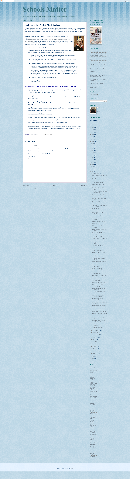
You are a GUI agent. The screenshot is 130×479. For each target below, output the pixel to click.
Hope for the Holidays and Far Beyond (98, 202)
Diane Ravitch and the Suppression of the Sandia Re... (99, 302)
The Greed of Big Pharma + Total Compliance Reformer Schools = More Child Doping (98, 70)
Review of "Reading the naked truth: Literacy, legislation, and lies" (93, 424)
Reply (29, 158)
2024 (92, 132)
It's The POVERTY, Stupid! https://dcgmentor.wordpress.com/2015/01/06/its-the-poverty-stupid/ (98, 75)
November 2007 (96, 330)
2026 (92, 127)
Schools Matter (45, 9)
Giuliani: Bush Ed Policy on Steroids (98, 213)
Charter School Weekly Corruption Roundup (99, 230)
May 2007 (95, 344)
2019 (92, 143)
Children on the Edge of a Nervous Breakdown (99, 314)
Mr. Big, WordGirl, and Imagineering (97, 209)
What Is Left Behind (92, 457)
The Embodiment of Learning (93, 443)
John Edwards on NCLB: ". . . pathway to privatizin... (98, 246)
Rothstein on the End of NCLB (98, 221)
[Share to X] (48, 134)
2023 (92, 134)
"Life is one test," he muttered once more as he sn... (99, 239)
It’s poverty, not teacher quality (96, 83)
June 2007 (95, 341)
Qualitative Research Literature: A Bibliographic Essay (93, 416)
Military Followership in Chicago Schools (99, 199)
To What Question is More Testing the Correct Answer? (93, 452)
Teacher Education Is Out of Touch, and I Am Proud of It (93, 430)
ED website (31, 47)
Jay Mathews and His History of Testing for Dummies (93, 398)
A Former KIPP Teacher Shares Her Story (97, 58)
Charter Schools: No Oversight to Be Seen (99, 306)
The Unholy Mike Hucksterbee (98, 215)
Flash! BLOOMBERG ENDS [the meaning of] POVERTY (99, 181)
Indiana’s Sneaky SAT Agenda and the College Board (98, 79)
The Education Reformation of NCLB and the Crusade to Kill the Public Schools (93, 438)
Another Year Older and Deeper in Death (99, 175)
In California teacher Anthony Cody (33, 86)
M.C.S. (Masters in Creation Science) (98, 218)
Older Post (84, 185)
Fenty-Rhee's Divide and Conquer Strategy (99, 188)
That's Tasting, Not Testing (97, 236)
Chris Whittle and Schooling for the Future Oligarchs (99, 276)
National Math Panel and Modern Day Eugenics (93, 403)
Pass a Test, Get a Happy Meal (98, 282)
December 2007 (96, 173)
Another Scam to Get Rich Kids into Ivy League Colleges (98, 86)
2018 (92, 146)
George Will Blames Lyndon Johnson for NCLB (98, 272)
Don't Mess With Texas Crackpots (99, 311)
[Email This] (45, 134)
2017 (92, 148)
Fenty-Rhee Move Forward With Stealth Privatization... (99, 321)
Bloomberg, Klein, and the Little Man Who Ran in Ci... (99, 249)
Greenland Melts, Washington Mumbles (98, 258)
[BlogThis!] (46, 134)
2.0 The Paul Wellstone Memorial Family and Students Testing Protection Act (93, 371)
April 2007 (95, 346)
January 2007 (96, 353)
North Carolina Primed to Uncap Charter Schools (99, 262)
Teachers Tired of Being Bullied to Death (98, 62)
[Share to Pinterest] (51, 134)
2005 (92, 358)
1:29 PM (36, 145)
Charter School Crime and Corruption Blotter (97, 299)
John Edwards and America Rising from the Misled (99, 192)
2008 (92, 169)
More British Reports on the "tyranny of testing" (98, 269)
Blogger (71, 468)
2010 (92, 164)
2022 (92, 136)
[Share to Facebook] (49, 134)
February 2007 (96, 351)
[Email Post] (42, 134)
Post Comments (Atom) (34, 188)
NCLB (36, 136)
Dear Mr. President (96, 309)
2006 (92, 356)
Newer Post (26, 185)
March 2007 (95, 348)
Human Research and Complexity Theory (93, 393)
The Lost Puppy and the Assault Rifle (98, 292)
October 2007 (96, 332)
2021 (92, 139)
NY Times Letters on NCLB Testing (98, 185)
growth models (31, 136)
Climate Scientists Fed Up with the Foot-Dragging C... (99, 285)
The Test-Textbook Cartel (97, 327)
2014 (92, 155)
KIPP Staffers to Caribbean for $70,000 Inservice (98, 279)
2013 (92, 157)
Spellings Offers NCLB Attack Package (98, 233)
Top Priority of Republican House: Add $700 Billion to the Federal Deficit (98, 54)
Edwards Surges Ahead (97, 178)
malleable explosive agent (33, 39)
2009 (92, 166)
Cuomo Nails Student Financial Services (98, 253)
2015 (92, 153)
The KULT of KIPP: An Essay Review (93, 447)
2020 (92, 141)
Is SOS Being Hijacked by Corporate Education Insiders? (97, 65)
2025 (92, 130)
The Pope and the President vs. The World (99, 242)
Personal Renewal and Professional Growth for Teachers (93, 409)
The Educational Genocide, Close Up (99, 317)
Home (55, 185)
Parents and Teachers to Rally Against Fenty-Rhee (98, 295)
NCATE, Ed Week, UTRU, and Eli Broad (98, 51)
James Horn (101, 107)
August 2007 (95, 337)
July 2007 (95, 339)
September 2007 (96, 335)
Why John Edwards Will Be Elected (98, 226)
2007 (92, 171)
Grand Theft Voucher (96, 256)
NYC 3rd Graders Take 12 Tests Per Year (99, 195)
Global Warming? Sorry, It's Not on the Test (99, 324)
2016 (92, 150)
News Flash (94, 223)
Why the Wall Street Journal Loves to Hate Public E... (99, 206)
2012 (92, 159)
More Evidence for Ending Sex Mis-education (98, 288)
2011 (92, 162)
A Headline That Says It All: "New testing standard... (99, 265)
